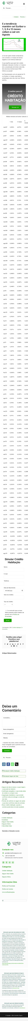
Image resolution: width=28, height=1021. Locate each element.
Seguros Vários (6, 824)
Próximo (22, 17)
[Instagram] (4, 764)
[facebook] (6, 862)
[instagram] (3, 862)
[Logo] (7, 2)
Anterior (16, 17)
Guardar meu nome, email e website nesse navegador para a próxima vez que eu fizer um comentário (13, 744)
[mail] (13, 862)
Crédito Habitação (17, 627)
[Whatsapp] (12, 764)
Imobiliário (5, 820)
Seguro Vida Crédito (8, 822)
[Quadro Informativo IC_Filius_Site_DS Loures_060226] (14, 900)
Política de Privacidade (8, 886)
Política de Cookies (7, 889)
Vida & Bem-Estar (7, 826)
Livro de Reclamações (8, 892)
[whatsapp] (9, 862)
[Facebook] (8, 764)
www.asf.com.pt (16, 988)
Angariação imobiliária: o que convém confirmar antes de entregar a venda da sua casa (13, 797)
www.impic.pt (22, 1007)
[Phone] (16, 764)
